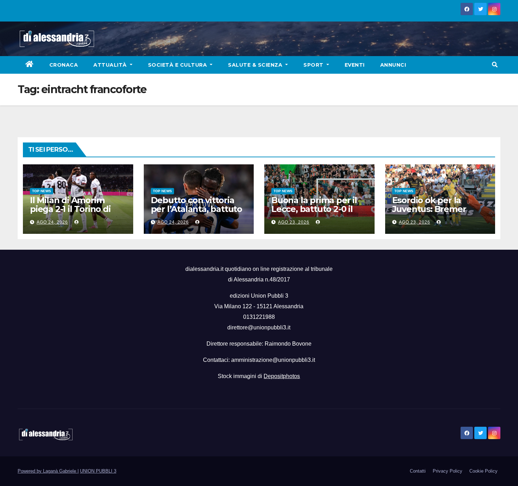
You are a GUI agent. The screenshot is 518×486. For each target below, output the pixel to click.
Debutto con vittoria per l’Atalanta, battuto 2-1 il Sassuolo (196, 209)
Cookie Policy (483, 471)
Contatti (418, 471)
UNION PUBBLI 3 (98, 471)
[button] (495, 65)
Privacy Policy (447, 471)
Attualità (110, 65)
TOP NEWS (41, 191)
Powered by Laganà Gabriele (48, 471)
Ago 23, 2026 (293, 222)
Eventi (355, 65)
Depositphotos (282, 376)
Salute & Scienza (256, 65)
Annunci (393, 65)
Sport (314, 65)
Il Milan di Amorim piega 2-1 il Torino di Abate (70, 209)
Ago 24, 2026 (52, 222)
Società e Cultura (178, 65)
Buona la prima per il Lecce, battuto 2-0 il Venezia (314, 209)
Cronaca (63, 65)
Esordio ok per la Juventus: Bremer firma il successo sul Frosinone (433, 213)
